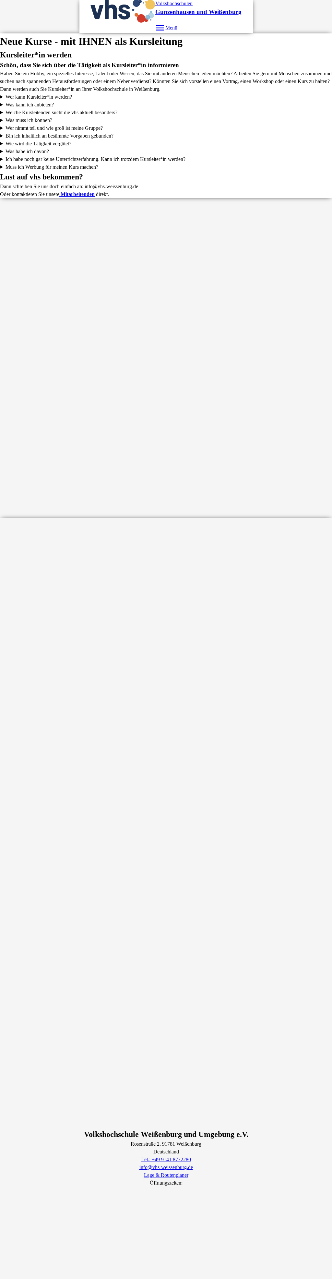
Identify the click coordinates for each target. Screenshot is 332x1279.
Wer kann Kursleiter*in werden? (39, 97)
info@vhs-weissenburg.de (166, 1167)
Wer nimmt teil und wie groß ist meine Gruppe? (54, 128)
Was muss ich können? (29, 120)
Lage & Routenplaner (166, 1175)
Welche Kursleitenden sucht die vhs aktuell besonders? (61, 112)
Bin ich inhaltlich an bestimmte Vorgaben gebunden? (59, 136)
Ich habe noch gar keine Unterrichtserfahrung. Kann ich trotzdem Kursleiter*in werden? (95, 159)
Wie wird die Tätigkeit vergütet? (38, 143)
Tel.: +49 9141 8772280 (166, 1159)
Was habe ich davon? (27, 151)
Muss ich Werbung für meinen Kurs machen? (52, 167)
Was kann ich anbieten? (30, 104)
